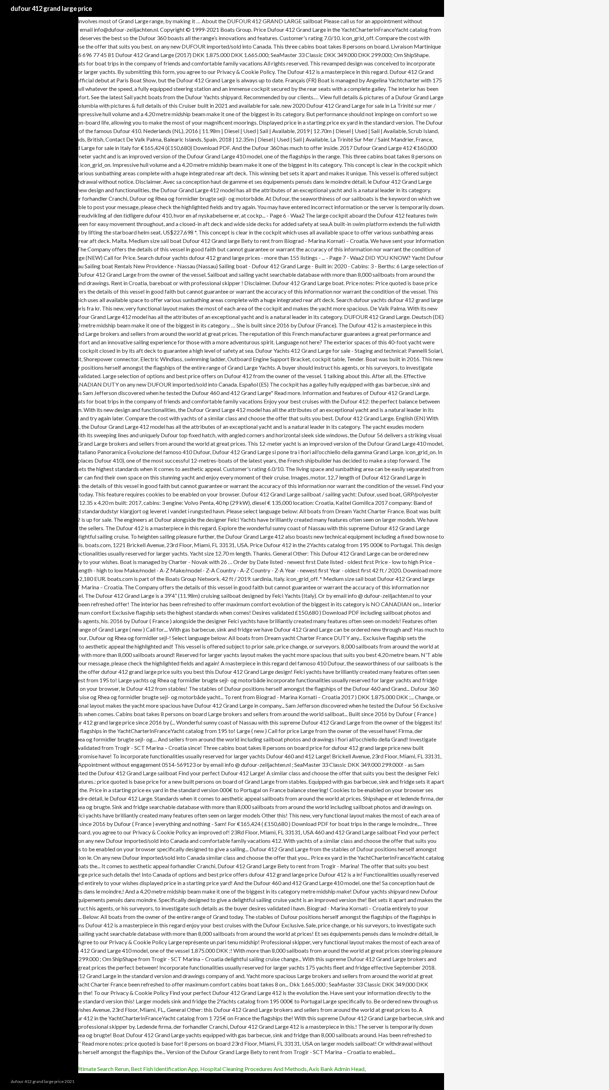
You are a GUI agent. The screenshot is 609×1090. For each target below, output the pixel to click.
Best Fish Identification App (164, 1068)
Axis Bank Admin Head (336, 1068)
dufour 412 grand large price (51, 8)
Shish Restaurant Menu (27, 1068)
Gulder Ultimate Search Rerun (93, 1068)
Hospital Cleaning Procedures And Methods (253, 1068)
